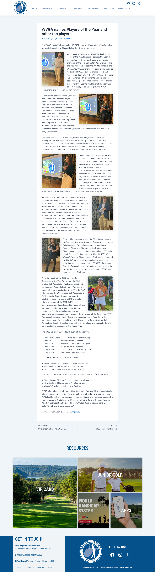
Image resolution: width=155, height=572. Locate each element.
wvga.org (75, 412)
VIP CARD (45, 489)
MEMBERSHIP (47, 8)
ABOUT (34, 8)
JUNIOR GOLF (78, 8)
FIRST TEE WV (109, 8)
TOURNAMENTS (63, 8)
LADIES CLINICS (124, 8)
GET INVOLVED (93, 8)
